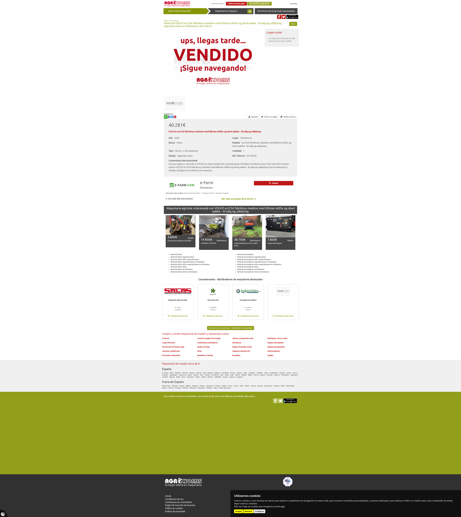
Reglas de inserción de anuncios (180, 505)
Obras (166, 20)
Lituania (260, 386)
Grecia (230, 386)
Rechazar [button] (248, 511)
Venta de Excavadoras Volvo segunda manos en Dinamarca (259, 264)
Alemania (175, 386)
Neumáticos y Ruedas (205, 355)
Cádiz (245, 373)
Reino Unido (166, 386)
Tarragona (190, 377)
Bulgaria (195, 386)
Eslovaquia (201, 388)
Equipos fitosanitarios (275, 343)
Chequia (202, 386)
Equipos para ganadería (276, 347)
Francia (182, 386)
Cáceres (239, 373)
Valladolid (217, 377)
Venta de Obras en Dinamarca (181, 269)
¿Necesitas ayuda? (217, 3)
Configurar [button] (259, 511)
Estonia (218, 386)
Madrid (237, 375)
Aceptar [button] (238, 511)
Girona (295, 373)
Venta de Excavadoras (245, 254)
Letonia (253, 386)
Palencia (277, 375)
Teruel (197, 377)
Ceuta (266, 373)
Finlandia (209, 388)
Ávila (204, 373)
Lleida (227, 375)
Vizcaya (225, 377)
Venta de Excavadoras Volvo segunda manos (254, 259)
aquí (283, 506)
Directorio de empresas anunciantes (276, 11)
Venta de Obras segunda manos (182, 257)
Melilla (250, 375)
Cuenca (289, 373)
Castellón (260, 373)
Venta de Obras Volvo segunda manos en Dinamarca (190, 264)
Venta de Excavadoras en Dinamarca (250, 269)
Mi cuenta (293, 3)
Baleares (218, 373)
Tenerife (165, 377)
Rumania (185, 388)
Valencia (210, 377)
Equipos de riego (203, 347)
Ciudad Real (274, 373)
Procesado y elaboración (171, 355)
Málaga (244, 375)
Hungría (277, 386)
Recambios (236, 355)
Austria (164, 388)
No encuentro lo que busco (259, 3)
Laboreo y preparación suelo (242, 338)
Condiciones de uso (174, 499)
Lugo (232, 375)
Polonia (171, 388)
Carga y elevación (168, 343)
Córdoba (282, 373)
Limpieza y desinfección (241, 351)
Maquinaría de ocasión (175, 363)
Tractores (165, 338)
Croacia (236, 386)
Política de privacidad (175, 511)
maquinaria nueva (218, 333)
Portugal (178, 388)
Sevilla (178, 377)
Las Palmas (215, 375)
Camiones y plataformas (171, 351)
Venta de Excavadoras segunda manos (251, 257)
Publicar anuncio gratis (236, 4)
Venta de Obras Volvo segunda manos (184, 259)
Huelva (190, 375)
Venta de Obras (176, 254)
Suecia (216, 388)
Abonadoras (236, 343)
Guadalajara (173, 375)
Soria (183, 377)
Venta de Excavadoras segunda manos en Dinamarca (256, 262)
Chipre (247, 386)
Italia (242, 386)
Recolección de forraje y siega (173, 347)
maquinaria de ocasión (194, 333)
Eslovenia (193, 388)
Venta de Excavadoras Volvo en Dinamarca (253, 272)
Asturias (199, 373)
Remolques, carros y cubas (277, 338)
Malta (283, 386)
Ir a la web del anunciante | (179, 198)
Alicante (185, 373)
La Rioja (207, 375)
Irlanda (224, 386)
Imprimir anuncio (289, 117)
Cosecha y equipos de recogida (208, 338)
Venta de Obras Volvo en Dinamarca (183, 272)
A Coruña (165, 373)
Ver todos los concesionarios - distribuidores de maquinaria (230, 328)
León (222, 375)
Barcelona (225, 373)
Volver (293, 24)
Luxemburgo (268, 386)
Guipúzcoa (182, 375)
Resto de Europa (225, 388)
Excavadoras (174, 20)
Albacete (178, 373)
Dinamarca (210, 386)
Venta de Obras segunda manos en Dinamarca (187, 262)
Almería (192, 373)
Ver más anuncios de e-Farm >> (238, 198)
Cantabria (252, 373)
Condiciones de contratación (178, 502)
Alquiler (270, 355)
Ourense (270, 375)
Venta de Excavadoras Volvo (247, 267)
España (166, 369)
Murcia (256, 375)
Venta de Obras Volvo (178, 267)
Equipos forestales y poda (242, 347)
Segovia (172, 377)
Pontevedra (285, 375)
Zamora (232, 377)
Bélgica (188, 386)
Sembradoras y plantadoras (207, 343)
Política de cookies (174, 508)
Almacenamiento (273, 351)
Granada (165, 375)
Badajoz (211, 373)
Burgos (233, 373)
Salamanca (294, 375)
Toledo (203, 377)
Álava (172, 373)
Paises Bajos (290, 386)
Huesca (196, 375)
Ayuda (168, 496)
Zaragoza (239, 377)
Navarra (263, 375)
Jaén (201, 375)
